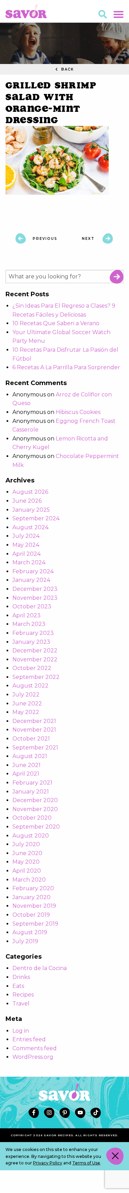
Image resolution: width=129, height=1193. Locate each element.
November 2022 (34, 659)
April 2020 (26, 870)
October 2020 (32, 817)
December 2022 (34, 650)
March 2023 (28, 624)
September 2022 (36, 677)
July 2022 (26, 694)
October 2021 (31, 738)
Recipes (23, 994)
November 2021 (34, 729)
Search (116, 277)
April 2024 (26, 554)
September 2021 (35, 747)
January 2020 (31, 897)
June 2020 (27, 853)
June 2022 (27, 703)
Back (67, 69)
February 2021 (32, 782)
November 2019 (34, 906)
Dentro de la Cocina (39, 968)
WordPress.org (32, 1057)
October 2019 (31, 915)
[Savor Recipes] (26, 11)
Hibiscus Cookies (78, 412)
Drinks (21, 977)
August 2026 (30, 492)
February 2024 (33, 571)
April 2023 (26, 615)
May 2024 (25, 545)
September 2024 (36, 518)
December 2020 (35, 800)
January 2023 (31, 642)
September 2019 (35, 923)
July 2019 (25, 941)
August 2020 (30, 835)
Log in (20, 1030)
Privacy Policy (47, 1162)
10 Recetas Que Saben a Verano (55, 323)
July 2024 (26, 536)
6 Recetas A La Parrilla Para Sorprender (66, 367)
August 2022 (30, 685)
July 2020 (26, 844)
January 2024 (31, 580)
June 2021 (26, 765)
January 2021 (30, 791)
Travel (21, 1003)
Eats (18, 986)
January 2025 (31, 510)
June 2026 (27, 501)
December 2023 (34, 589)
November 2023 (34, 598)
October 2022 (31, 668)
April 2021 (25, 773)
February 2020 (33, 888)
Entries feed (29, 1039)
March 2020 (29, 879)
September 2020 (36, 826)
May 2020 (26, 862)
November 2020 (35, 809)
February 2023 (33, 633)
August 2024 (30, 527)
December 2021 (34, 721)
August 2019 (29, 932)
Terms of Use (86, 1162)
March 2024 (28, 562)
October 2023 (31, 606)
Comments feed (34, 1048)
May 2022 (25, 712)
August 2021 (29, 756)
